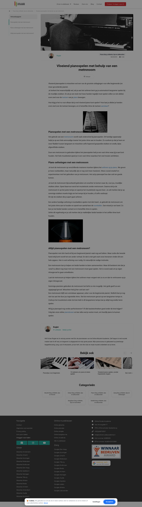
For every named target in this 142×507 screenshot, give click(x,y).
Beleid (46, 503)
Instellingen (96, 502)
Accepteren (109, 502)
